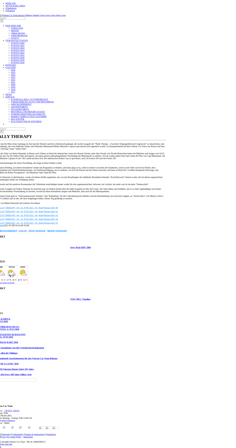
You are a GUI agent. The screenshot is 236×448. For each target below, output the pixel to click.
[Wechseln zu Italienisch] (10, 8)
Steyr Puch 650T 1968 (80, 247)
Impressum (28, 437)
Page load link (6, 444)
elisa (2, 225)
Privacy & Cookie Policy (11, 437)
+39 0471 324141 (11, 411)
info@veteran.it (8, 420)
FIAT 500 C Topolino (80, 299)
